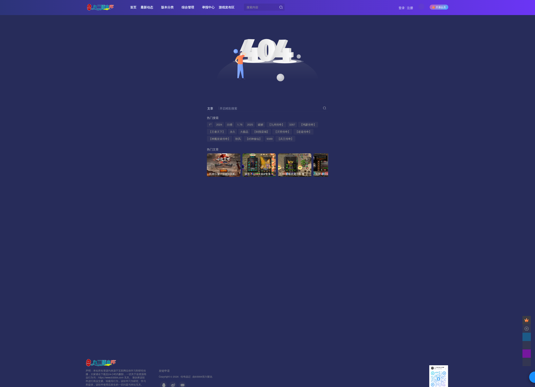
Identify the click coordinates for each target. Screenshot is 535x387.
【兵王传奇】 (285, 139)
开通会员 (441, 7)
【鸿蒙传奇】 (308, 124)
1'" (210, 124)
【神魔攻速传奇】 (220, 139)
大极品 (244, 132)
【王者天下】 (217, 132)
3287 (292, 124)
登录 (402, 7)
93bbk (198, 376)
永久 (232, 132)
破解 (260, 124)
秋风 (238, 139)
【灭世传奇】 (282, 132)
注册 (410, 7)
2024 (219, 124)
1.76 (239, 124)
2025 (250, 124)
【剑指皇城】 (261, 132)
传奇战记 (186, 376)
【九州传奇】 (276, 124)
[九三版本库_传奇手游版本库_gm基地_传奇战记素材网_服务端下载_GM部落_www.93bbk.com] (102, 362)
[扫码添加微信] (526, 345)
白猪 (229, 124)
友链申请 (164, 371)
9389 (270, 139)
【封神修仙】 (254, 139)
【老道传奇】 (303, 132)
